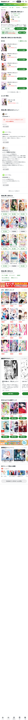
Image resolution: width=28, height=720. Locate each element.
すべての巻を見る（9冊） (13, 92)
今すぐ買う (7, 28)
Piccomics (16, 15)
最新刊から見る (23, 41)
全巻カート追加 (22, 32)
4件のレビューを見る (13, 191)
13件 (18, 17)
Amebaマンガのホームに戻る (14, 481)
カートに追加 (22, 50)
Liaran (19, 13)
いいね (6, 126)
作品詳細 (14, 231)
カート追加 (21, 28)
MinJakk (14, 13)
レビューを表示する (10, 121)
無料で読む (10, 393)
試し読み (5, 214)
